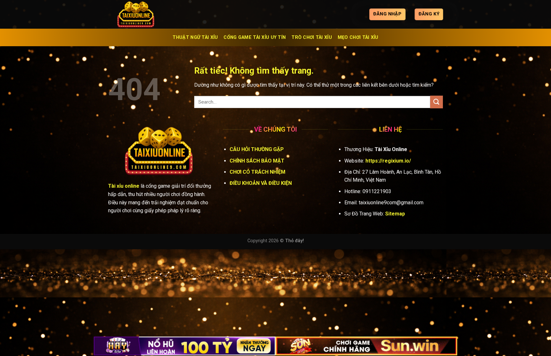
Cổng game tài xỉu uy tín (255, 37)
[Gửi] (436, 102)
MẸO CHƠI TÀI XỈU (358, 37)
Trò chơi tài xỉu (311, 37)
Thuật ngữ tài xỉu (195, 37)
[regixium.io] (140, 14)
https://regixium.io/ (388, 161)
